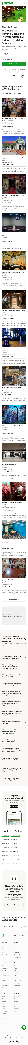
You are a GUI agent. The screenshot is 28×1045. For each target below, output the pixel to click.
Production (4, 970)
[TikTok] (20, 935)
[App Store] (14, 806)
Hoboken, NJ (15, 843)
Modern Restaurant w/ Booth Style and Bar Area (14, 234)
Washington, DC (6, 856)
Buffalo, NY (5, 851)
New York (4, 999)
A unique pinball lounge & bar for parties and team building (14, 118)
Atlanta (4, 1001)
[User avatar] (25, 3)
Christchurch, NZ (15, 835)
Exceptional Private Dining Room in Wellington (14, 272)
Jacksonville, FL (6, 860)
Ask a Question (14, 650)
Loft (15, 1006)
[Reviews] (25, 935)
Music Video (5, 985)
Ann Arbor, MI (5, 843)
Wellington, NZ (6, 927)
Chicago (4, 1003)
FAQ (15, 947)
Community (16, 950)
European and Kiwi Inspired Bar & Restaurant (14, 310)
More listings (13, 599)
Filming (3, 978)
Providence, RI (14, 851)
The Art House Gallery (9, 579)
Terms (6, 1038)
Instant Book (8, 93)
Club (15, 975)
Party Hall (16, 1008)
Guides (3, 950)
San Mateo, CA (15, 847)
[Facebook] (15, 935)
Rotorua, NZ (14, 839)
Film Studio (16, 973)
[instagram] (17, 935)
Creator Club (5, 955)
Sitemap (18, 1038)
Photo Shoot (5, 968)
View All (4, 988)
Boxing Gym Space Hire (9, 464)
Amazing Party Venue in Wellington (12, 387)
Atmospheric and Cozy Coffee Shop (12, 157)
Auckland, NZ (5, 835)
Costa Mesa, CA (17, 856)
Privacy (12, 1038)
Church (16, 978)
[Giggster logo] (3, 935)
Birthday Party (5, 975)
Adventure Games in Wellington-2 (12, 426)
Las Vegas (4, 1016)
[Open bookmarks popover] (24, 99)
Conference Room (18, 1003)
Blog (3, 947)
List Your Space (18, 945)
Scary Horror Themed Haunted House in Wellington (14, 195)
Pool (15, 970)
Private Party (5, 983)
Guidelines (16, 952)
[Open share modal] (21, 99)
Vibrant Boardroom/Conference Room (13, 541)
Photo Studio (17, 965)
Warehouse (17, 985)
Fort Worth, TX (6, 864)
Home (15, 968)
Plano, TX (15, 864)
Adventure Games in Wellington (11, 349)
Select (3, 952)
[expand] (25, 657)
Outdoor (16, 999)
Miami (3, 1006)
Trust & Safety (17, 957)
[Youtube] (22, 935)
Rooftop (16, 1001)
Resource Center (18, 955)
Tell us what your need (14, 905)
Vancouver (4, 1011)
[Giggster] (7, 3)
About (3, 945)
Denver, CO (15, 860)
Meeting (4, 980)
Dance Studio (17, 980)
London (4, 1008)
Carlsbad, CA (5, 847)
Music (15, 996)
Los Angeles (5, 996)
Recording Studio (18, 983)
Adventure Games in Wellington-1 (12, 502)
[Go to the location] (14, 107)
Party (3, 965)
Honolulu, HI (5, 839)
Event (3, 973)
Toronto (4, 1013)
